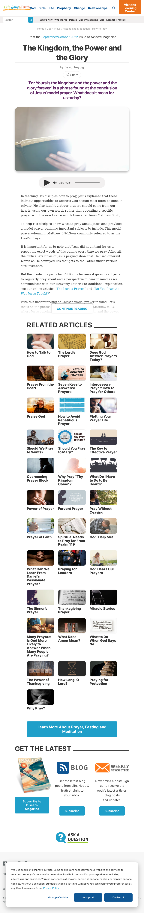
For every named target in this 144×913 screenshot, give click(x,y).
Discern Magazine (88, 19)
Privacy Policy (51, 888)
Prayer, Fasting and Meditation (72, 28)
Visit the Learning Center (130, 8)
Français (120, 19)
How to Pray (99, 28)
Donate (73, 19)
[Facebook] (5, 863)
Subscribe (72, 811)
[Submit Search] (30, 20)
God (33, 8)
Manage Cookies (58, 897)
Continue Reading (72, 309)
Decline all (118, 897)
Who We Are (60, 19)
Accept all (88, 897)
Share (74, 75)
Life (51, 8)
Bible (42, 8)
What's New (46, 19)
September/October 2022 (59, 37)
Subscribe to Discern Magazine (32, 805)
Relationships (97, 8)
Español (110, 19)
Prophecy (64, 8)
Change (79, 8)
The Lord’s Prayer (70, 289)
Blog (102, 19)
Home (40, 28)
